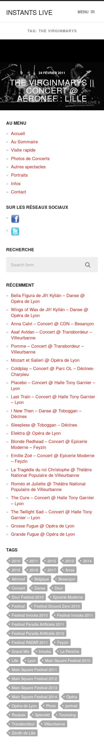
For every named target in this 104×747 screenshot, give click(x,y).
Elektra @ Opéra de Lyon (36, 433)
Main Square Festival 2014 (34, 696)
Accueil (18, 133)
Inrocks (45, 651)
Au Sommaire (24, 141)
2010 (16, 560)
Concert (18, 588)
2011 (34, 560)
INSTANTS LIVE (29, 12)
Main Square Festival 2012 (34, 678)
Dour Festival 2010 (28, 597)
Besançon (66, 579)
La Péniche (69, 651)
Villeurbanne (54, 723)
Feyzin (63, 642)
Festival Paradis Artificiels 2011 (38, 624)
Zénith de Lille (23, 733)
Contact (18, 191)
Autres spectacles (28, 166)
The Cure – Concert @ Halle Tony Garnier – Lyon (52, 500)
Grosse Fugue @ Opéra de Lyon (42, 525)
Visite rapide (23, 150)
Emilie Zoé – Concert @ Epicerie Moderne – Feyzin (52, 458)
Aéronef (18, 579)
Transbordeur (23, 723)
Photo (51, 705)
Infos (16, 183)
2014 (87, 560)
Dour (59, 588)
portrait (71, 705)
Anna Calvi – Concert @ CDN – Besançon (52, 323)
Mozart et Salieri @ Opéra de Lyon (45, 360)
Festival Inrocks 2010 (30, 615)
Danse (39, 588)
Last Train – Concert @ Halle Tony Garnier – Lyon (53, 399)
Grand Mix (20, 651)
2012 (51, 560)
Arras (69, 570)
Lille (15, 660)
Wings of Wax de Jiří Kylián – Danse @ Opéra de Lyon (49, 312)
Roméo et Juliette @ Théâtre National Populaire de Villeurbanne (48, 486)
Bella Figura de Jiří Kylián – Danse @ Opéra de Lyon (48, 298)
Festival (18, 606)
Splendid (42, 714)
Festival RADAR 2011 (30, 642)
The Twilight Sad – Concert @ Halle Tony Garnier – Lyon (51, 514)
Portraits (19, 175)
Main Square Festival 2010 (67, 660)
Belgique (41, 579)
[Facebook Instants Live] (15, 221)
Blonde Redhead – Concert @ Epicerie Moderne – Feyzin (49, 444)
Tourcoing (67, 714)
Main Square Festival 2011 (34, 669)
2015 (16, 570)
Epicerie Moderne (68, 597)
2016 (34, 570)
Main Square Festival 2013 (34, 687)
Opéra (71, 696)
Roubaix (19, 714)
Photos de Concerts (30, 158)
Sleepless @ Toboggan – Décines (44, 424)
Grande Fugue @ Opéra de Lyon (43, 534)
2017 (51, 570)
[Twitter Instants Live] (15, 234)
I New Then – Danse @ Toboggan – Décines (46, 413)
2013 (69, 560)
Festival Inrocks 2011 (75, 615)
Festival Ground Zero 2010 (57, 606)
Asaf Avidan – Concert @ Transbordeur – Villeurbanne (51, 334)
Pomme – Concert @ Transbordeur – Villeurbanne (47, 349)
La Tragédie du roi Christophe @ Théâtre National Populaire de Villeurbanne (51, 472)
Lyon (32, 660)
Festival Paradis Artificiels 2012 (38, 633)
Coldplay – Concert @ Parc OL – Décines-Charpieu (52, 371)
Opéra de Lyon (24, 705)
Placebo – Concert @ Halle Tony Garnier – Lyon (53, 385)
